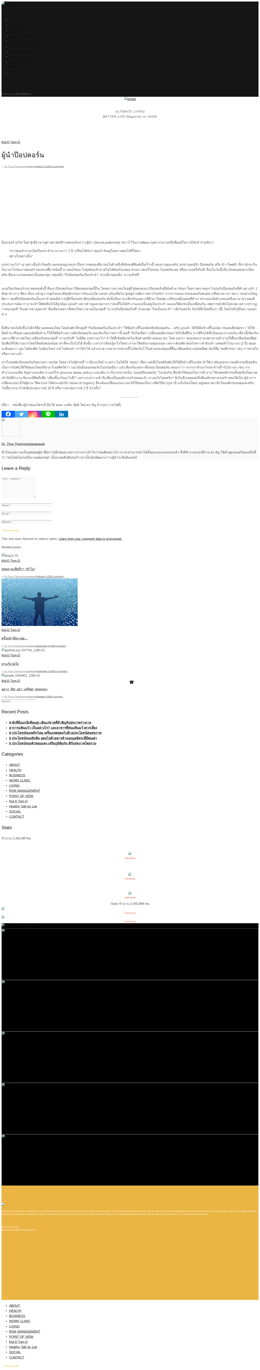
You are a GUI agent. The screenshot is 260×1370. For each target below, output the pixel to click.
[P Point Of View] (130, 1108)
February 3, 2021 (44, 576)
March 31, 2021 (44, 166)
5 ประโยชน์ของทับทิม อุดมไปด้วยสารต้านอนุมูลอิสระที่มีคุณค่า (53, 738)
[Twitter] (21, 414)
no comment (57, 166)
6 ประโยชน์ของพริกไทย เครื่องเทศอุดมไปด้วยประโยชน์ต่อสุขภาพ (55, 733)
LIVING (14, 41)
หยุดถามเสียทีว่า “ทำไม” (18, 569)
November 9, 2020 (45, 671)
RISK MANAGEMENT (24, 46)
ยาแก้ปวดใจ (10, 664)
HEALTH (15, 26)
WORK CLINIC (19, 36)
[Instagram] (34, 414)
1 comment (58, 576)
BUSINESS (17, 31)
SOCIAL (15, 67)
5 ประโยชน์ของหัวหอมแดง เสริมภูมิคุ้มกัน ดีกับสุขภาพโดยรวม (52, 743)
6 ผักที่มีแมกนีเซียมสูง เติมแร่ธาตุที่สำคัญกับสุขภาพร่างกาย (50, 722)
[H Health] (19, 926)
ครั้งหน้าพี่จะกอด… (15, 638)
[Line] (48, 414)
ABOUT (14, 20)
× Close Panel (10, 1366)
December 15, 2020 (46, 646)
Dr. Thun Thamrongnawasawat (21, 166)
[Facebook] (8, 414)
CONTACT (16, 72)
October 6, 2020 (44, 696)
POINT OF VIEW (21, 52)
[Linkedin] (61, 414)
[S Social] (130, 1005)
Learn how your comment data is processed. (90, 539)
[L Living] (130, 1057)
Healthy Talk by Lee (23, 62)
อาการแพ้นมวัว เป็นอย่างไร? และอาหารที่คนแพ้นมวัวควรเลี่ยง (53, 728)
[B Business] (130, 954)
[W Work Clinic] (130, 1159)
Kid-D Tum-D (18, 57)
